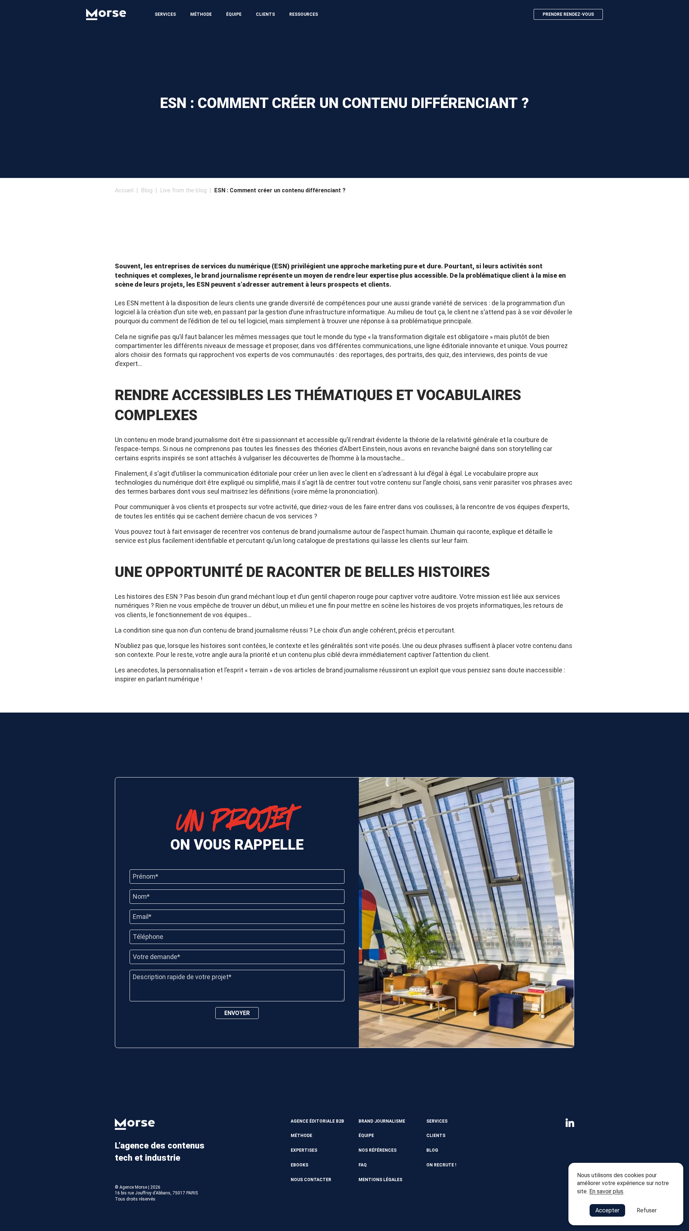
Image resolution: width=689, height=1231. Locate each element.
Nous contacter (311, 1179)
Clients (265, 14)
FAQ (362, 1164)
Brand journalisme (381, 1121)
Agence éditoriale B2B (317, 1121)
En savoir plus (606, 1191)
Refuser (647, 1210)
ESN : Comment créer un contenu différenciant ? (280, 190)
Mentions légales (380, 1179)
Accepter (607, 1210)
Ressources (303, 14)
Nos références (377, 1150)
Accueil (124, 190)
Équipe (234, 14)
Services (165, 14)
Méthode (201, 14)
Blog (147, 190)
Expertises (304, 1150)
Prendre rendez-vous (568, 14)
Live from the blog (183, 190)
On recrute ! (441, 1164)
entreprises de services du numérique (212, 266)
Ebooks (299, 1164)
